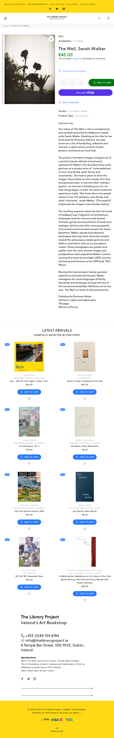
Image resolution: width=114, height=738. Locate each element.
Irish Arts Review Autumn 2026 (29, 511)
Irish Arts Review (29, 505)
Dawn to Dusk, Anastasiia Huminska (85, 381)
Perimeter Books (77, 111)
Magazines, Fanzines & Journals (29, 378)
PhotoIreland (51, 713)
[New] (29, 357)
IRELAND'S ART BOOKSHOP (14, 4)
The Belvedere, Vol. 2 (29, 446)
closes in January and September (56, 664)
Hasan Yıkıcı (29, 375)
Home (5, 26)
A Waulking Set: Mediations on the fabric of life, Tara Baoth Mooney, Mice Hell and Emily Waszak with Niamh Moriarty (85, 579)
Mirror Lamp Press (85, 440)
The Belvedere (29, 440)
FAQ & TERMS (72, 4)
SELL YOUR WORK (57, 4)
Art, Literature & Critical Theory (85, 508)
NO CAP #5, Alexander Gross (29, 576)
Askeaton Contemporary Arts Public (85, 570)
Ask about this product (74, 71)
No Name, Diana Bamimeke (85, 446)
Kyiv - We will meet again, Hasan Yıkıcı (29, 381)
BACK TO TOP (57, 731)
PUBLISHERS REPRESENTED (37, 4)
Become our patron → (70, 713)
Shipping (77, 58)
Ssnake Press (84, 505)
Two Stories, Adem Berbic (85, 511)
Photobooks (81, 115)
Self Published (84, 375)
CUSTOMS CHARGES (87, 4)
